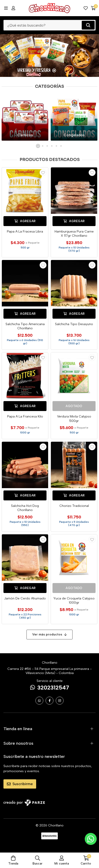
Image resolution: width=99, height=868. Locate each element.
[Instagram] (60, 701)
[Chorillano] (49, 8)
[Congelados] (74, 117)
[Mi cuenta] (13, 8)
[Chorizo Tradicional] (74, 465)
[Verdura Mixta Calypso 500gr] (74, 375)
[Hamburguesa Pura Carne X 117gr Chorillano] (74, 190)
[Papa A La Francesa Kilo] (25, 375)
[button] (45, 70)
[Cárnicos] (25, 117)
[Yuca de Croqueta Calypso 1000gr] (74, 557)
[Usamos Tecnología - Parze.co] (24, 803)
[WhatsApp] (39, 701)
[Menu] (5, 8)
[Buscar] (88, 25)
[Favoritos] (86, 8)
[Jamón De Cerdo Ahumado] (25, 557)
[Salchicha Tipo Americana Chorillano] (25, 283)
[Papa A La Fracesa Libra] (25, 190)
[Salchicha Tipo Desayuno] (74, 283)
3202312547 (53, 687)
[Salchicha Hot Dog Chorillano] (25, 465)
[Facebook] (49, 701)
